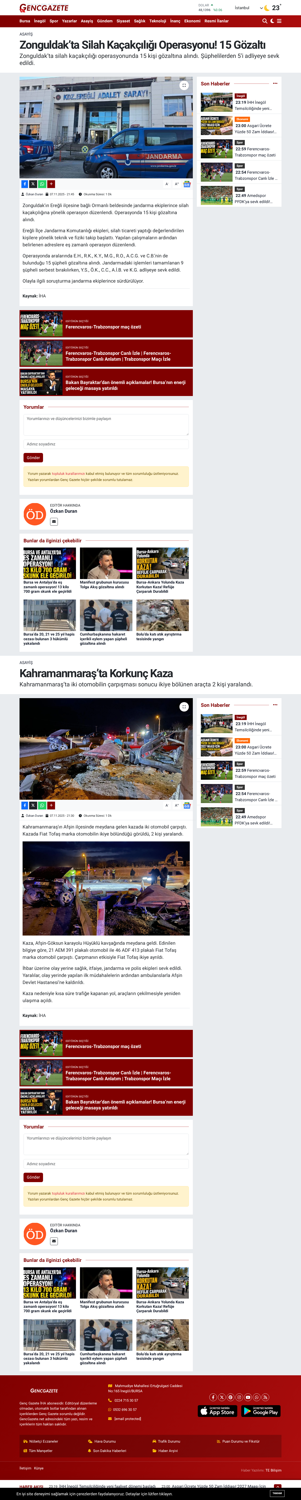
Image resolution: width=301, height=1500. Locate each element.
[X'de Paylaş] (33, 184)
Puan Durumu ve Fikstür (241, 1441)
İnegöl (40, 21)
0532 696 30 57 (125, 1410)
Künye (39, 1468)
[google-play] (260, 1411)
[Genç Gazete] (44, 7)
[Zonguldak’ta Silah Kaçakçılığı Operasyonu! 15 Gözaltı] (106, 127)
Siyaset (123, 21)
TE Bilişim (273, 1470)
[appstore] (217, 1411)
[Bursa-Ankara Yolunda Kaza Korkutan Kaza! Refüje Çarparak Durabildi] (162, 563)
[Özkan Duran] (35, 514)
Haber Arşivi (168, 1451)
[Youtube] (248, 1397)
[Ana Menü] (278, 21)
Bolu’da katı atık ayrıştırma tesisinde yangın (159, 636)
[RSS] (265, 1397)
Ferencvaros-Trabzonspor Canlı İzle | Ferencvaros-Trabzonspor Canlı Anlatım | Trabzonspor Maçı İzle (255, 175)
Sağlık (139, 21)
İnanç (175, 21)
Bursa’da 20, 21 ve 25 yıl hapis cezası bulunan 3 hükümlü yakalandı (49, 638)
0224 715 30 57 (126, 1400)
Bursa (25, 21)
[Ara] (265, 21)
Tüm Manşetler (40, 1451)
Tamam (277, 1493)
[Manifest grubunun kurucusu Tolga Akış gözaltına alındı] (106, 563)
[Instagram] (239, 1397)
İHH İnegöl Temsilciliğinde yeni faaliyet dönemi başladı (255, 106)
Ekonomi (192, 21)
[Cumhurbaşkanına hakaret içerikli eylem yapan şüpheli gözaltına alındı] (106, 615)
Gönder (33, 457)
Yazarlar (69, 21)
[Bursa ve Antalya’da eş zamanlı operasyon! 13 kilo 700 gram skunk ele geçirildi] (50, 563)
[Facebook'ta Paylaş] (24, 184)
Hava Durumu (105, 1441)
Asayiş (87, 21)
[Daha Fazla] (51, 184)
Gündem (105, 21)
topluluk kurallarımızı (69, 474)
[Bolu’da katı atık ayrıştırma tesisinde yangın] (162, 615)
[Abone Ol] (187, 183)
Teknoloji (157, 21)
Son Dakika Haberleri (109, 1451)
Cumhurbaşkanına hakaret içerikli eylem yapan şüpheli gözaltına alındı (103, 638)
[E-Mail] (54, 522)
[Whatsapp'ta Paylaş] (42, 184)
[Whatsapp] (257, 1397)
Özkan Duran (34, 194)
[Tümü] (275, 83)
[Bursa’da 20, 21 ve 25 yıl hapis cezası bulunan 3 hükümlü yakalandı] (50, 615)
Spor (54, 21)
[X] (222, 1397)
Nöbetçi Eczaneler (43, 1441)
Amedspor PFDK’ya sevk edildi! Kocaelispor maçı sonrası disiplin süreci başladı (254, 199)
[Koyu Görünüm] (271, 21)
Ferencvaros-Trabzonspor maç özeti (255, 152)
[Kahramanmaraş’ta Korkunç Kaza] (106, 749)
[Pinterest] (230, 1397)
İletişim (25, 1468)
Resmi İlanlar (217, 21)
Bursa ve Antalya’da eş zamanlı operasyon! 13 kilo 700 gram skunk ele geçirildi (47, 586)
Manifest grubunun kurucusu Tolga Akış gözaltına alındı (104, 584)
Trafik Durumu (169, 1441)
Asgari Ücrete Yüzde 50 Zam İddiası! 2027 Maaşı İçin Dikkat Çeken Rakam (255, 129)
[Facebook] (213, 1397)
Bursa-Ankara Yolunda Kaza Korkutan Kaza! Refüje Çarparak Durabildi (160, 586)
